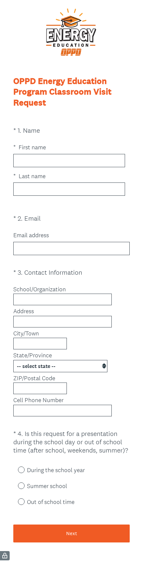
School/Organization (39, 289)
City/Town (26, 333)
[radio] (16, 469)
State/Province (32, 355)
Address (23, 311)
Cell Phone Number (38, 400)
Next (71, 533)
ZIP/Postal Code (34, 378)
